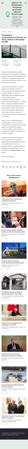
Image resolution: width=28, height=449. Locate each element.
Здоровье (6, 54)
